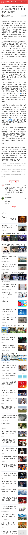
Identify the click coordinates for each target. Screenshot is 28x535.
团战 (19, 93)
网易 (2, 2)
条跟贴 (14, 207)
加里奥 (10, 120)
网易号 (7, 2)
